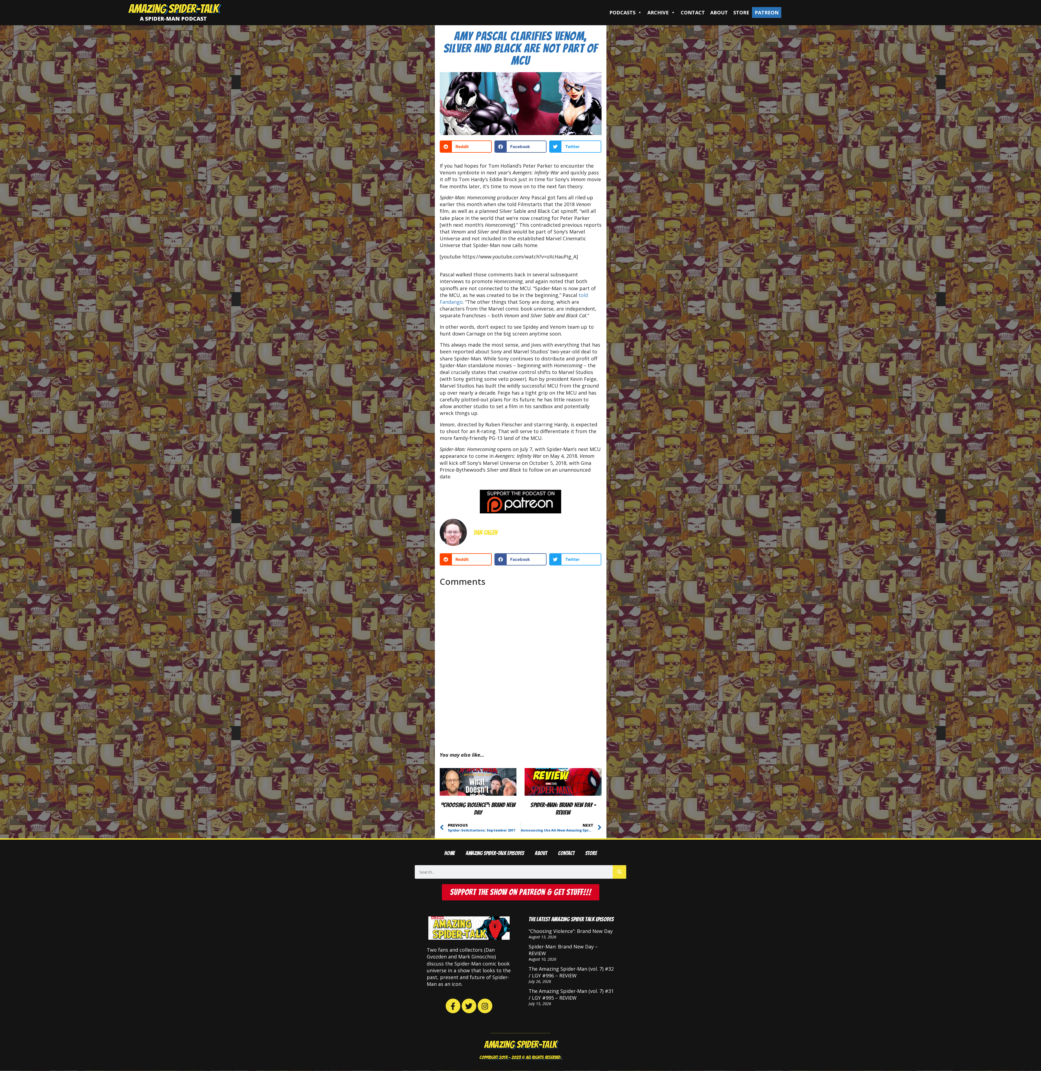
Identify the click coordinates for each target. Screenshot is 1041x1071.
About (719, 12)
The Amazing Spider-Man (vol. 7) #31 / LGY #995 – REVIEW (571, 994)
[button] (466, 146)
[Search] (619, 872)
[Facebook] (453, 1006)
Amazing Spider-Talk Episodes (495, 853)
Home (449, 853)
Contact (693, 12)
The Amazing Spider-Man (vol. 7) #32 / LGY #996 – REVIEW (571, 972)
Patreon (767, 12)
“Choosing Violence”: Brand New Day (571, 931)
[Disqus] (521, 664)
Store (741, 12)
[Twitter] (469, 1006)
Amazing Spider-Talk (173, 8)
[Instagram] (485, 1006)
